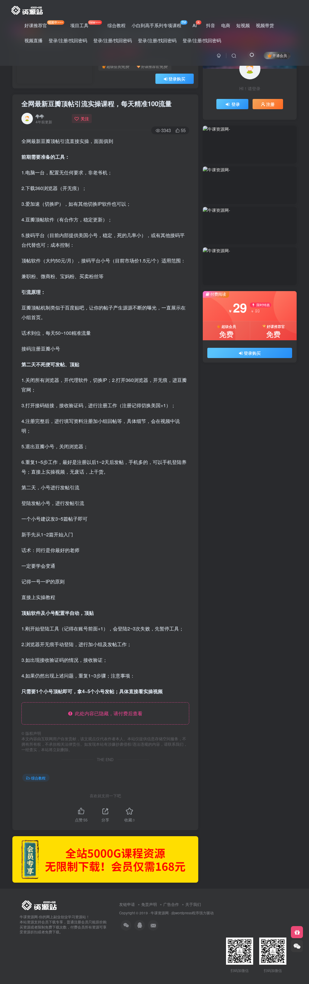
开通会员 (279, 55)
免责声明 (149, 904)
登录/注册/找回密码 (68, 40)
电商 (225, 25)
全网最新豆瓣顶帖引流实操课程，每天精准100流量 (96, 103)
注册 (270, 104)
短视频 (243, 25)
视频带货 (265, 25)
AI (196, 24)
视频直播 (33, 40)
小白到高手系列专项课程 (159, 24)
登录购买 (176, 79)
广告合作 (171, 904)
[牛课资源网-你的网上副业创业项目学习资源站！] (27, 9)
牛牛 (40, 116)
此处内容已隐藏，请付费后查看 (107, 713)
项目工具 (85, 24)
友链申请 (127, 904)
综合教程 (116, 25)
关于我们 (193, 904)
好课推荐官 (43, 24)
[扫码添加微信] (297, 946)
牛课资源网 (160, 912)
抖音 (210, 25)
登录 (235, 104)
